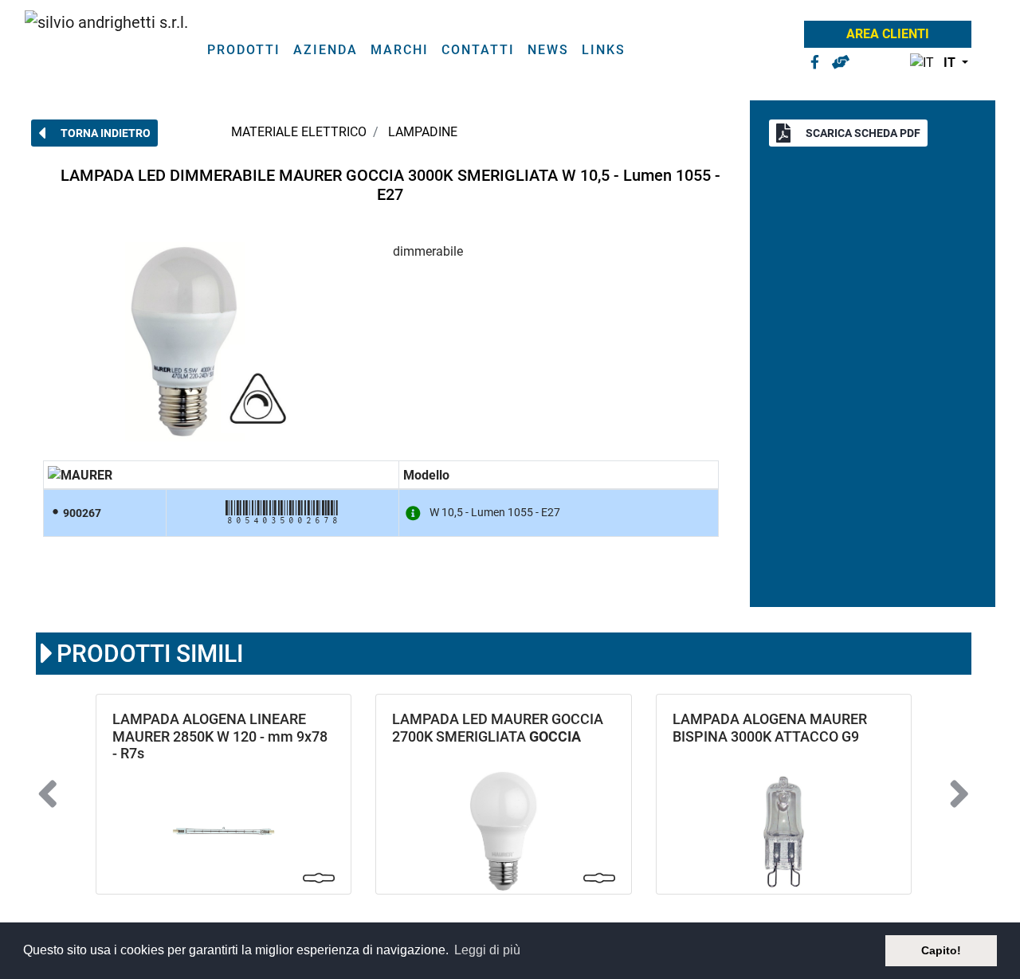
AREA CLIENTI (887, 33)
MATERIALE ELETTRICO (299, 131)
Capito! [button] (941, 950)
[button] (935, 63)
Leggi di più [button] (487, 950)
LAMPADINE (422, 131)
